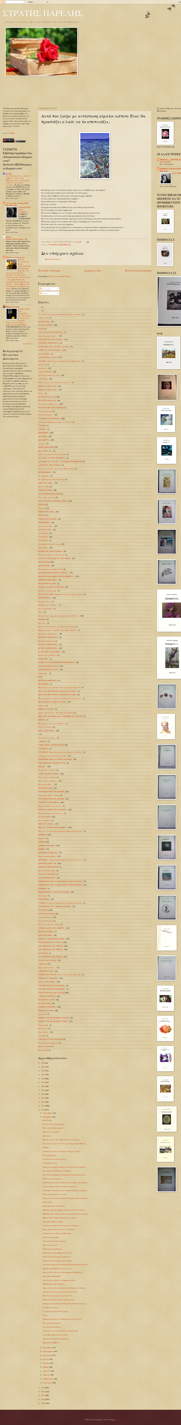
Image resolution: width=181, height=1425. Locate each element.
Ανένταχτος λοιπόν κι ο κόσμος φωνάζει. (59, 1280)
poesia (8, 237)
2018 (43, 1094)
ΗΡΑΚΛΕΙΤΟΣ (165, 162)
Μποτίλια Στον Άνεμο (15, 257)
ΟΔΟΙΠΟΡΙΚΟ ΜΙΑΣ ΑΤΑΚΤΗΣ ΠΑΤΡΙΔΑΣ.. (55, 759)
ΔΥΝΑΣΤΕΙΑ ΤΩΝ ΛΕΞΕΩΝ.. (49, 465)
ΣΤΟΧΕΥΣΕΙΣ (43, 910)
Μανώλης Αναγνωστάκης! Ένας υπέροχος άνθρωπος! (59, 687)
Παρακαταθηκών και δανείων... (51, 813)
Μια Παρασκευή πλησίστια (53, 1284)
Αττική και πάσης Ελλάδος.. (49, 375)
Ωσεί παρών (43, 1028)
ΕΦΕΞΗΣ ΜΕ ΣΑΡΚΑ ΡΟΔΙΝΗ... (50, 551)
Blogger (112, 1419)
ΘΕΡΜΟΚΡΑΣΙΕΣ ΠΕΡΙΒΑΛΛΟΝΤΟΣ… (53, 572)
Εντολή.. (41, 508)
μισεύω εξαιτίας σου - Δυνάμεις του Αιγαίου (56, 712)
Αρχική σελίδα (92, 270)
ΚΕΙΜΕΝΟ (42, 619)
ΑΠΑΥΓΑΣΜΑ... (44, 354)
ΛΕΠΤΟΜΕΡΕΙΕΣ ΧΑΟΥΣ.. (48, 669)
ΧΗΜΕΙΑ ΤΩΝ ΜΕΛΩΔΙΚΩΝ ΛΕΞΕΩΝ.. (54, 1017)
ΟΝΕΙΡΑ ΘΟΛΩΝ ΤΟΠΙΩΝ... (49, 773)
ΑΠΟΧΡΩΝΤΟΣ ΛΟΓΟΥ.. (48, 357)
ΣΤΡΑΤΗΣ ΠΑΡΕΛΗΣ (43, 13)
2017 (43, 1098)
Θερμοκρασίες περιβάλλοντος (50, 569)
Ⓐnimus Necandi (12, 306)
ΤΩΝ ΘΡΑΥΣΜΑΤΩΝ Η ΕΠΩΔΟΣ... (52, 985)
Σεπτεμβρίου (48, 1351)
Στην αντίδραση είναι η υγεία (55, 1194)
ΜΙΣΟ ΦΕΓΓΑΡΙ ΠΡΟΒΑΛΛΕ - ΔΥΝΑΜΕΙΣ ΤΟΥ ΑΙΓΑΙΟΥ (60, 716)
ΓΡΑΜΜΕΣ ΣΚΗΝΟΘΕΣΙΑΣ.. (60, 244)
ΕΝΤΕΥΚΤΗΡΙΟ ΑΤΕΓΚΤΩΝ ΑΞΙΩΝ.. (53, 501)
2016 (43, 1102)
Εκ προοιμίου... (44, 476)
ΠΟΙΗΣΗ (41, 842)
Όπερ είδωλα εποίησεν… (48, 781)
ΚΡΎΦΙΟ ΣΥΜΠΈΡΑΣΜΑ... (48, 637)
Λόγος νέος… (43, 673)
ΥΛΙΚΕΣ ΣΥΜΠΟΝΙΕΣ (47, 996)
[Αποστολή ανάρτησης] (87, 241)
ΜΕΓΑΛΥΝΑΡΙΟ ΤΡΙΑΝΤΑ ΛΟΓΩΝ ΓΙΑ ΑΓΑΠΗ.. (57, 694)
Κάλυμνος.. (47, 1136)
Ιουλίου (46, 1359)
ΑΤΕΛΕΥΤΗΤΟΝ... (45, 371)
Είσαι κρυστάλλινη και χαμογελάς (57, 1256)
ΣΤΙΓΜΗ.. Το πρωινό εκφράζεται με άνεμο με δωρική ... (60, 903)
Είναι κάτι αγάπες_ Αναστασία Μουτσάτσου (56, 468)
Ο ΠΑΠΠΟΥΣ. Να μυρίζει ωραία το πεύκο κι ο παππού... (60, 752)
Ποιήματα (42, 838)
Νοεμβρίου (47, 1117)
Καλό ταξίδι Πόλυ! (45, 608)
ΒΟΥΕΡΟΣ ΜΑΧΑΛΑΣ (47, 397)
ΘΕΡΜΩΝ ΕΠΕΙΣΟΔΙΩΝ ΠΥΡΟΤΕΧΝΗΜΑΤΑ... (56, 576)
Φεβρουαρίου (48, 1378)
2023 (43, 1074)
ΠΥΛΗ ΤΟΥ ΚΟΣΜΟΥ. (47, 874)
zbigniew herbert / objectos (15, 239)
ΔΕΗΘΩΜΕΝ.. (43, 432)
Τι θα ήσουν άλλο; (50, 1163)
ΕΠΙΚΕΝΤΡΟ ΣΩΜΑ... (46, 511)
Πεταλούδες (48, 1202)
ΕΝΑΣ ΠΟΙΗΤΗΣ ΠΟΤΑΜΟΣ (49, 493)
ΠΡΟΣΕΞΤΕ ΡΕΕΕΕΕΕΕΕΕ (48, 867)
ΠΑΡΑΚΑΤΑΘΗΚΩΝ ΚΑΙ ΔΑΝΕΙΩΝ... (53, 809)
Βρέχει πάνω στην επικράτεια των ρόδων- (60, 1217)
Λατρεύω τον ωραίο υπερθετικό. (56, 1338)
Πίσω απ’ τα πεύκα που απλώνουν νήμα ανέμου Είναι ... (60, 831)
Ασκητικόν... (43, 368)
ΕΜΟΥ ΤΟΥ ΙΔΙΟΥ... (46, 483)
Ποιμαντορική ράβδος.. (47, 856)
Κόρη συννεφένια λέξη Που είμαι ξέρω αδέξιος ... (57, 630)
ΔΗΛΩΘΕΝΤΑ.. (44, 440)
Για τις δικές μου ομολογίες (54, 1124)
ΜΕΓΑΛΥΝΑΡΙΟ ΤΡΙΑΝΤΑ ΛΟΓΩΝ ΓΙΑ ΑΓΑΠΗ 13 (58, 691)
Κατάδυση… (48, 1120)
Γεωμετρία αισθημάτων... (48, 404)
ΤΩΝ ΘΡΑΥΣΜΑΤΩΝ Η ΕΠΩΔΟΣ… (52, 989)
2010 (43, 1399)
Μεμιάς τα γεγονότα (51, 1132)
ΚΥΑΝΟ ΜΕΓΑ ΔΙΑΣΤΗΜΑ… (50, 651)
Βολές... (41, 393)
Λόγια (45, 1315)
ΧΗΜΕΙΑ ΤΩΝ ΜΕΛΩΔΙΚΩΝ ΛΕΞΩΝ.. (53, 1021)
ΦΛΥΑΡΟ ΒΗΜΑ (44, 1003)
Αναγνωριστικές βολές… (48, 336)
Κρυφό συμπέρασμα (46, 641)
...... (39, 307)
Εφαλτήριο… (43, 547)
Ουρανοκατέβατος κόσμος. (49, 795)
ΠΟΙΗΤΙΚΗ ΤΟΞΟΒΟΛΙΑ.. (48, 852)
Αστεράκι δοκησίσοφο (51, 1276)
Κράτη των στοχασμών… (48, 633)
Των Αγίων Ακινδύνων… (53, 1327)
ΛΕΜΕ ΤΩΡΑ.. (43, 659)
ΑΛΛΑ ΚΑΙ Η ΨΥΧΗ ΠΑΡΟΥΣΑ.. (51, 332)
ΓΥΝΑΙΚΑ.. (42, 429)
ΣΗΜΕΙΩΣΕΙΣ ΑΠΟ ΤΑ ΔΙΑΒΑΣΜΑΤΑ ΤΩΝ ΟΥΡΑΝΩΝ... (60, 885)
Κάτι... (40, 612)
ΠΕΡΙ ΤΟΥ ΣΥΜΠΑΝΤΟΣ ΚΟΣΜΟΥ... (52, 827)
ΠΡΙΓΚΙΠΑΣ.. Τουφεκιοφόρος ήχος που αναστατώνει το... (61, 859)
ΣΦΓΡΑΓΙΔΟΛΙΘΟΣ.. (46, 931)
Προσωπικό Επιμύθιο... (47, 870)
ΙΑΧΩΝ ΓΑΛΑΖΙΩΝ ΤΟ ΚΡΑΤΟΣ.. (51, 587)
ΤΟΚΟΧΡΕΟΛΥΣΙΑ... (46, 971)
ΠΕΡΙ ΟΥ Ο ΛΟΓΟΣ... (46, 824)
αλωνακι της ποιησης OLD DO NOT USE (17, 204)
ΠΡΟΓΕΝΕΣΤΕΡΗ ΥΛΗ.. (47, 863)
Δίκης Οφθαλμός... (45, 450)
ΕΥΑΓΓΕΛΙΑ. (43, 533)
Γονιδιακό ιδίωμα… (46, 414)
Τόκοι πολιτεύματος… (47, 967)
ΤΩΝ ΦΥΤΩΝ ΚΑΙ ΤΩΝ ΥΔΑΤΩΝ (51, 992)
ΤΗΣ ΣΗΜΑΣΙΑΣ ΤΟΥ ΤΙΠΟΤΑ (50, 942)
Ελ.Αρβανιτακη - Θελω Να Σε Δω (51, 479)
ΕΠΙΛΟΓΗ (42, 515)
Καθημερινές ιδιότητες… (48, 605)
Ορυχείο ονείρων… (46, 784)
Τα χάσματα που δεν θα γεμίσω (55, 1311)
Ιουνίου (46, 1363)
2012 (43, 1391)
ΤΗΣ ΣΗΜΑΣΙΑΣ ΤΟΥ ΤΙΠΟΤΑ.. (50, 946)
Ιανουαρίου (48, 1382)
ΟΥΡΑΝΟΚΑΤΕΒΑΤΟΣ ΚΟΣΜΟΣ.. (51, 798)
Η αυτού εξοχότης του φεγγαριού (51, 554)
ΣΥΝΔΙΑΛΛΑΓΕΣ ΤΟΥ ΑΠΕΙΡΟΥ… (52, 928)
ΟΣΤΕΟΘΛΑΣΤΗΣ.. (45, 788)
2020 (43, 1086)
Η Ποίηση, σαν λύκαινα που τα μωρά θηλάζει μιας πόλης (65, 1214)
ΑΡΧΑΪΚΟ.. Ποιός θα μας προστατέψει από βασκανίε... (60, 361)
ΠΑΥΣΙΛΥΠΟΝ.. (44, 816)
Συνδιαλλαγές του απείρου (49, 924)
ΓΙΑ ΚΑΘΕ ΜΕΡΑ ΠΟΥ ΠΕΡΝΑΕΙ (51, 407)
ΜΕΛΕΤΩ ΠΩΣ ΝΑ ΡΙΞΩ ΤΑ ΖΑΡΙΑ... (52, 702)
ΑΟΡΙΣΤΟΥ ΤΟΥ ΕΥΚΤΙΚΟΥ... (50, 350)
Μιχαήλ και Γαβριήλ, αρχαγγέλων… (58, 1268)
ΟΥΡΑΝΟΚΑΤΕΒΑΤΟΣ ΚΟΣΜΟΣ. (51, 791)
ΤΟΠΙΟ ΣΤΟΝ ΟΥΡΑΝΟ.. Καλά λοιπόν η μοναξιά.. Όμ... (60, 974)
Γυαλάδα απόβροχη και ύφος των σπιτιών (55, 422)
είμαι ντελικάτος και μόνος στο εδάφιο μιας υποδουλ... (65, 1288)
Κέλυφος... (42, 623)
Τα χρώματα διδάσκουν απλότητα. (57, 1171)
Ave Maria (42, 1035)
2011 (43, 1395)
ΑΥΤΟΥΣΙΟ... (43, 379)
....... (39, 310)
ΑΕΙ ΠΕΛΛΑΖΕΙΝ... (45, 325)
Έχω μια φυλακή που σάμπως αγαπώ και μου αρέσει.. (64, 1167)
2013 (43, 1387)
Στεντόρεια (43, 895)
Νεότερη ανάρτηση (49, 270)
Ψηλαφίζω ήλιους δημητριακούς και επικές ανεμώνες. (64, 1210)
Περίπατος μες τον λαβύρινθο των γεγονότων (61, 1139)
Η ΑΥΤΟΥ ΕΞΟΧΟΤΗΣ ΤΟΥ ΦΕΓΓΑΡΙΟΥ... (55, 558)
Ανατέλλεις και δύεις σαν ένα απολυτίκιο (60, 1292)
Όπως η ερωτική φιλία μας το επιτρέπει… (60, 1229)
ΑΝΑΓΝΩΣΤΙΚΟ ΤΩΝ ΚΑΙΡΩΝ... (51, 339)
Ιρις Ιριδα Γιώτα (44, 601)
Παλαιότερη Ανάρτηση (138, 270)
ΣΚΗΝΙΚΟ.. (42, 888)
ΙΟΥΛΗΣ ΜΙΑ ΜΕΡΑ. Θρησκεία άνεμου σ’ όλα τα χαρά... (60, 594)
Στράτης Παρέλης (45, 921)
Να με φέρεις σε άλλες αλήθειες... (51, 723)
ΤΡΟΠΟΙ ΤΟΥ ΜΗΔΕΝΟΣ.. (48, 978)
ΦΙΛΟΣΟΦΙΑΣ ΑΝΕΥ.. (46, 999)
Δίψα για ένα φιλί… (51, 1245)
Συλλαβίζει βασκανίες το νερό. (55, 1334)
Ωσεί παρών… (44, 1032)
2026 (43, 1063)
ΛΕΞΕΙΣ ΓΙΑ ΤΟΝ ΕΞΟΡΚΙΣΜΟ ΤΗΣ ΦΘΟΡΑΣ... (57, 662)
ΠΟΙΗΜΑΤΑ (43, 834)
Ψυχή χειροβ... (43, 1025)
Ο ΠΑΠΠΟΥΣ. (43, 748)
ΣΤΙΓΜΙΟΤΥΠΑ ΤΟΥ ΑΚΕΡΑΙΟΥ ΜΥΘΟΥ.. (55, 906)
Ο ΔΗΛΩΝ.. (42, 741)
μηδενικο (41, 705)
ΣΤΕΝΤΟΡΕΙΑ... (44, 899)
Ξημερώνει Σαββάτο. (51, 1342)
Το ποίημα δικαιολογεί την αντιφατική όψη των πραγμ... (65, 1190)
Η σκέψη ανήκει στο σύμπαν (54, 1206)
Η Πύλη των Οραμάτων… (53, 1178)
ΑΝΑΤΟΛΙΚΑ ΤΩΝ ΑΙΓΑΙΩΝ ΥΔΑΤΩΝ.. (54, 346)
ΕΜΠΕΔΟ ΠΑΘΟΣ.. (45, 490)
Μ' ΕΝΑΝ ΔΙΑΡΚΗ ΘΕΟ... (48, 680)
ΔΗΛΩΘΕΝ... (43, 436)
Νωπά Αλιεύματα (45, 727)
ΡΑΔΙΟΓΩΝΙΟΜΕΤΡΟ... (47, 877)
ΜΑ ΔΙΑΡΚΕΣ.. (44, 684)
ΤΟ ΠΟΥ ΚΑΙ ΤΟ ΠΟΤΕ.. (47, 960)
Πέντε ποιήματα (44, 820)
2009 (43, 1403)
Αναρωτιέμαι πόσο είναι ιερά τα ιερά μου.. (60, 1186)
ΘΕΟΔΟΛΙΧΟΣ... (44, 565)
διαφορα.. (42, 443)
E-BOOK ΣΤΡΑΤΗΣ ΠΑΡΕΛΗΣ (50, 1039)
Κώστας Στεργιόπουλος (47, 655)
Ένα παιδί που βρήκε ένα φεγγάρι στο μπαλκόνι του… (65, 1174)
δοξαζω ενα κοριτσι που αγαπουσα (52, 454)
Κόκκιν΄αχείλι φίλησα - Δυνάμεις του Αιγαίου (56, 626)
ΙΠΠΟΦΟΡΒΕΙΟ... (45, 597)
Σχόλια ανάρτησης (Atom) (59, 276)
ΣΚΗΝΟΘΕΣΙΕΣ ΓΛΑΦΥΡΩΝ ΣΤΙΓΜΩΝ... (54, 892)
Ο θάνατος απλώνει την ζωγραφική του (59, 1299)
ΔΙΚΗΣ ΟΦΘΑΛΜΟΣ (46, 447)
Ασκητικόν (42, 364)
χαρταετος (42, 1014)
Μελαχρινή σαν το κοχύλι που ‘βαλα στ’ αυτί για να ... (60, 698)
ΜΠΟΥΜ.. (42, 719)
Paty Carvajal (43, 1050)
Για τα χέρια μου (49, 1155)
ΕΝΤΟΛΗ (42, 504)
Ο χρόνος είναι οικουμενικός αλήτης (57, 1260)
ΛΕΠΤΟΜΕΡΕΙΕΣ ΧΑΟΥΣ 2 (49, 666)
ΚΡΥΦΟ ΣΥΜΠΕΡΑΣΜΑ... (48, 644)
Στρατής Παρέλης (45, 917)
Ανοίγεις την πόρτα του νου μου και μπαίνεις (61, 1225)
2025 (43, 1067)
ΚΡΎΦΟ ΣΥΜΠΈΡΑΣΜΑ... (48, 648)
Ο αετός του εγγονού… (47, 738)
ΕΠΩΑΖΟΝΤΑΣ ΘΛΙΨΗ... (48, 519)
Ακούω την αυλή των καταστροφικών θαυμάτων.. (63, 1272)
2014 (43, 1109)
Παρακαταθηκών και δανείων (50, 806)
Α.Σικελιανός (43, 318)
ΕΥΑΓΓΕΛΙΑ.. (43, 537)
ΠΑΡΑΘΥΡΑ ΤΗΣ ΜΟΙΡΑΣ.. (49, 802)
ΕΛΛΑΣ (9, 173)
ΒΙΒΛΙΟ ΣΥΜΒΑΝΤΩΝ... (48, 389)
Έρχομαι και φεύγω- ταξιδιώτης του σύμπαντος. (62, 1319)
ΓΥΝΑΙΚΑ (42, 425)
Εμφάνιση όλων (28, 344)
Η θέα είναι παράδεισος (52, 1249)
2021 (43, 1082)
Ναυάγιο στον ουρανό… (52, 1323)
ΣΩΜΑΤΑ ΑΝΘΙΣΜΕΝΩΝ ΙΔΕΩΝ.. (51, 938)
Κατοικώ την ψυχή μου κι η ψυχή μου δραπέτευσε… (58, 616)
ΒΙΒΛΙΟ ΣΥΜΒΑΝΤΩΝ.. (47, 386)
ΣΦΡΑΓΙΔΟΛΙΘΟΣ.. (45, 935)
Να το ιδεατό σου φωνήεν (53, 1128)
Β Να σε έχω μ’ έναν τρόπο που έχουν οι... (55, 382)
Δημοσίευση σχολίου (53, 259)
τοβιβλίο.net (43, 964)
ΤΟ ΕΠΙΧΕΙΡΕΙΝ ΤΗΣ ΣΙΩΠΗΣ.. (50, 956)
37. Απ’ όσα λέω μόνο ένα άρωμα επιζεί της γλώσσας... (60, 314)
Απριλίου (47, 1371)
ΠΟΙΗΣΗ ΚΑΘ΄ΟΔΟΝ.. (47, 845)
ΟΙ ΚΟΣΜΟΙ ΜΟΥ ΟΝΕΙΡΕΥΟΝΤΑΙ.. (52, 763)
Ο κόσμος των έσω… (51, 1307)
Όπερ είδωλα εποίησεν (47, 777)
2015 (43, 1105)
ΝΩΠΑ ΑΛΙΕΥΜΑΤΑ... (47, 730)
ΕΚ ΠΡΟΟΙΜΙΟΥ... (45, 472)
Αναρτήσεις (46, 289)
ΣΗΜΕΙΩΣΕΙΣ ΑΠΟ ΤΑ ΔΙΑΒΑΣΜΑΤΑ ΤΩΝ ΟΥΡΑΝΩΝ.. (60, 881)
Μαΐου (46, 1367)
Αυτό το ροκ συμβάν (51, 1237)
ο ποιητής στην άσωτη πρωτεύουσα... (52, 755)
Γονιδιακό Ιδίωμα (45, 411)
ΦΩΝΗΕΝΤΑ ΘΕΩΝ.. (46, 1010)
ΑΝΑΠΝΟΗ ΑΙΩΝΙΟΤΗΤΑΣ (49, 343)
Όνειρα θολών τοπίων (47, 770)
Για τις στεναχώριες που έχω (54, 1241)
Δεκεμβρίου (48, 1113)
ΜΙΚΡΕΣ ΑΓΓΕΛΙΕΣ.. (46, 709)
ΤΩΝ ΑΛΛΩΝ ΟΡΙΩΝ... (47, 981)
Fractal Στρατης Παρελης (48, 1043)
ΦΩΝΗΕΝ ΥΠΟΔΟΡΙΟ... (47, 1007)
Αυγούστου (48, 1355)
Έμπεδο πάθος (43, 486)
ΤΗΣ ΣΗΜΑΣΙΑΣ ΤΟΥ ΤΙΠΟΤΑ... (51, 949)
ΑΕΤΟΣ (41, 328)
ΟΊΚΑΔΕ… (42, 766)
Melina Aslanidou (44, 1046)
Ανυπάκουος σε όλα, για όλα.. (54, 1159)
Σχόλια (44, 293)
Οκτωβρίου (48, 1347)
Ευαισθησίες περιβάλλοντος (49, 544)
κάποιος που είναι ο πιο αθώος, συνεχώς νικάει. (61, 1151)
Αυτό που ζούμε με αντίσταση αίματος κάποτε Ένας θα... (65, 1264)
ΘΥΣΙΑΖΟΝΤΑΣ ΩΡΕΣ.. (47, 583)
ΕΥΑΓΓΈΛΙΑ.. (43, 540)
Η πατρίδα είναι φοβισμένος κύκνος (57, 1252)
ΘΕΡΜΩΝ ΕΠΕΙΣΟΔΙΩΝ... (48, 580)
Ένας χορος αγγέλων (46, 497)
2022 (43, 1078)
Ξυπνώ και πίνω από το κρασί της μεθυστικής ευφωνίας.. (66, 1198)
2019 (43, 1090)
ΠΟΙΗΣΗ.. (42, 849)
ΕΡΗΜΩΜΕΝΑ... (44, 522)
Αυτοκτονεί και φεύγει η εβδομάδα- (57, 1233)
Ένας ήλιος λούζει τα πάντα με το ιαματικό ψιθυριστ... (65, 1143)
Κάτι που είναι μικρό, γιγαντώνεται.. (58, 1295)
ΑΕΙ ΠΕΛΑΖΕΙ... (44, 321)
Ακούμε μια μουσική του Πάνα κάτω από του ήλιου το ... (65, 1303)
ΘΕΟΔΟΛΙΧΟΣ (44, 562)
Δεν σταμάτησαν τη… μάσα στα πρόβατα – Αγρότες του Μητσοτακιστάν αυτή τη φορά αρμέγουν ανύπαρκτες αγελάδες (18, 180)
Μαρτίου (47, 1375)
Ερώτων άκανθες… (46, 526)
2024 (43, 1070)
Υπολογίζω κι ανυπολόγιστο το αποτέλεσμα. (61, 1330)
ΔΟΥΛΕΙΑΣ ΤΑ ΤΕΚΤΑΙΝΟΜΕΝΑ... (52, 458)
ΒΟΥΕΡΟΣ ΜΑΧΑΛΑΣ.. (47, 400)
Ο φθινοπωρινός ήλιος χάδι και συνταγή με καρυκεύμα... (65, 1182)
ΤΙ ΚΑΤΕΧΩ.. (43, 953)
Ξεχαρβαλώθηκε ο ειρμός (53, 1221)
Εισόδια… (47, 1147)
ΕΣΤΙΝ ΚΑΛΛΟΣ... (45, 529)
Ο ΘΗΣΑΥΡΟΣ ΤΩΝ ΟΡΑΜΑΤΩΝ (51, 745)
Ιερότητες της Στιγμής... (47, 590)
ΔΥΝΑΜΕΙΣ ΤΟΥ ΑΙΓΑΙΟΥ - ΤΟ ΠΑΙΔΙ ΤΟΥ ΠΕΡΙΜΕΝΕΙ (60, 461)
